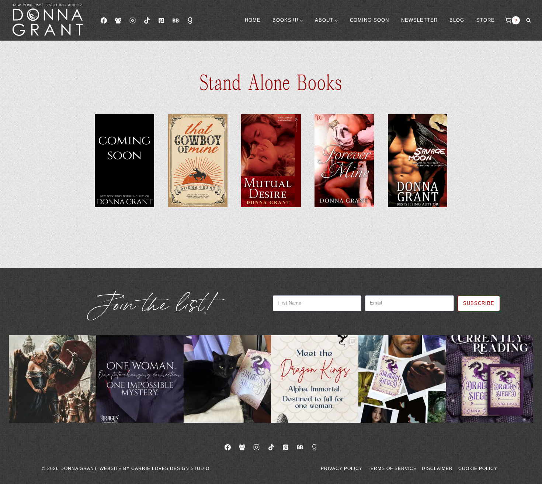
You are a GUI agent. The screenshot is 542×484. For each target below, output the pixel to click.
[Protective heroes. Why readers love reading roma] (52, 379)
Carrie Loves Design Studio (170, 468)
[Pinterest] (161, 20)
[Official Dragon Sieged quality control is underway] (227, 379)
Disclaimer (437, 468)
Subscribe (478, 303)
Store (485, 20)
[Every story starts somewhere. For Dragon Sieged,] (402, 379)
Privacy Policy (341, 468)
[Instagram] (132, 20)
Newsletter (419, 20)
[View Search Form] (528, 20)
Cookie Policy (477, 468)
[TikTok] (146, 20)
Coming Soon (369, 20)
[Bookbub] (175, 20)
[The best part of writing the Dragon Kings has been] (314, 379)
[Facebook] (103, 20)
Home (253, 20)
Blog (456, 20)
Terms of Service (392, 468)
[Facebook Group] (118, 20)
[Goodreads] (190, 20)
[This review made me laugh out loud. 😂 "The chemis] (489, 379)
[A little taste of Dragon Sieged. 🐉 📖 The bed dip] (140, 379)
